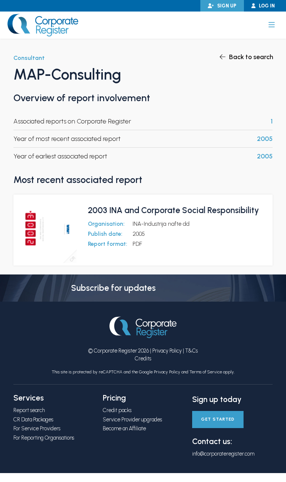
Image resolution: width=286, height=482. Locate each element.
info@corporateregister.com (223, 453)
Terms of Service (206, 372)
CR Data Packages (33, 419)
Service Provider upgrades (132, 419)
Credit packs (117, 410)
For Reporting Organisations (43, 437)
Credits (143, 358)
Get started (218, 419)
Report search (29, 410)
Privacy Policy (167, 350)
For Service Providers (36, 428)
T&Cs (191, 350)
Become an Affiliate (124, 428)
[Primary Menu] (271, 24)
